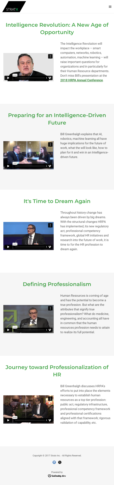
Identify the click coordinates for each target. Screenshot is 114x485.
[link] (14, 6)
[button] (110, 6)
